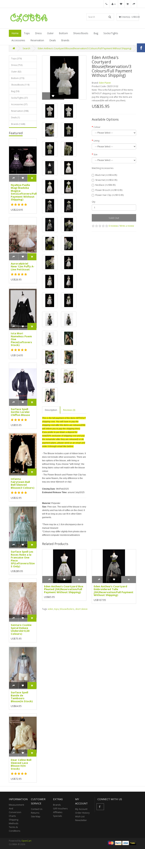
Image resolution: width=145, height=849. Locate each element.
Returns (35, 812)
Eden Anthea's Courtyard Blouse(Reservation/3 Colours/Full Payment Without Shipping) (84, 48)
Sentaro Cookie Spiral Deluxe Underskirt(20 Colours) (21, 629)
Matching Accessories (102, 168)
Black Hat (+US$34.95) (106, 175)
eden (50, 609)
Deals (52, 40)
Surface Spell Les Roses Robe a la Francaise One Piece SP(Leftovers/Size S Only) (23, 559)
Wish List (80, 816)
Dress (38, 33)
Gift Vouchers (60, 808)
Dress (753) (16, 65)
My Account (81, 809)
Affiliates (57, 812)
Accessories (18, 40)
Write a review (127, 225)
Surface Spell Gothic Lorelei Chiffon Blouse (20, 412)
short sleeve (81, 609)
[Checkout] (134, 3)
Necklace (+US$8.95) (105, 184)
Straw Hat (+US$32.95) (106, 179)
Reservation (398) (19, 110)
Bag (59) (15, 91)
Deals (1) (15, 117)
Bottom (63, 33)
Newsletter (81, 820)
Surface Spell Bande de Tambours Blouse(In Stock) (22, 697)
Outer (50, 33)
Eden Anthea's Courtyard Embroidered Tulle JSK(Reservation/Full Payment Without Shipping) (113, 590)
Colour (97, 127)
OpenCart (26, 840)
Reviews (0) (69, 409)
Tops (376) (16, 58)
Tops (27, 33)
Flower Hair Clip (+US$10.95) (109, 195)
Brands (65, 40)
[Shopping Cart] (127, 3)
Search (26, 48)
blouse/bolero (67, 609)
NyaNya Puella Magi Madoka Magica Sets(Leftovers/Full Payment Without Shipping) (24, 192)
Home (15, 33)
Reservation (37, 40)
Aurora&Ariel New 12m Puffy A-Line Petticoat (22, 266)
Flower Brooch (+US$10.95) (108, 190)
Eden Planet (105, 82)
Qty (93, 201)
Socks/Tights (110, 33)
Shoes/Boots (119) (20, 84)
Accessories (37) (19, 104)
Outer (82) (16, 71)
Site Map (35, 816)
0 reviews (113, 225)
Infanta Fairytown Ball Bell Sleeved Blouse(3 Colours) (22, 483)
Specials (57, 815)
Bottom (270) (17, 78)
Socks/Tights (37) (19, 97)
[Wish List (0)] (121, 3)
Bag (96, 33)
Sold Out (114, 218)
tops (56, 609)
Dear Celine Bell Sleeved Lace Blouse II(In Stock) (21, 764)
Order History (82, 812)
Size (95, 154)
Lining (96, 140)
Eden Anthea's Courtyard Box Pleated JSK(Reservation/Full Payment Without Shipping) (63, 589)
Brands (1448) (18, 124)
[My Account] (114, 3)
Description (51, 409)
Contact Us (36, 809)
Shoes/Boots (80, 33)
